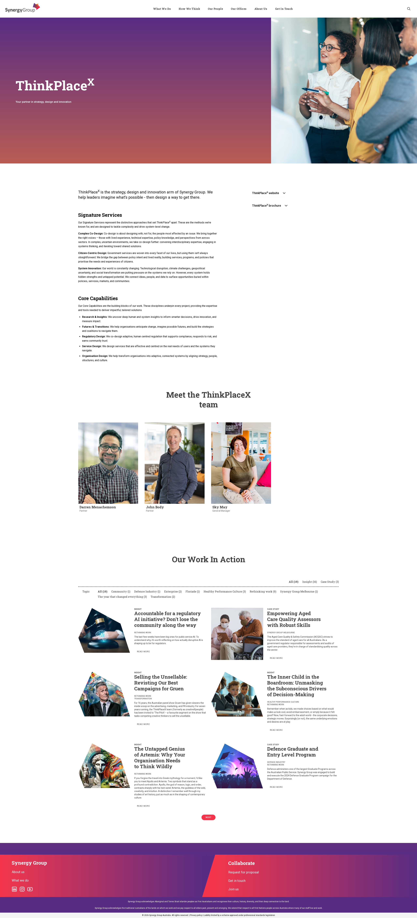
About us (18, 872)
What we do (20, 880)
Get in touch (236, 881)
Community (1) (120, 591)
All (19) (293, 581)
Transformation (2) (163, 596)
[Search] (409, 9)
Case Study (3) (330, 581)
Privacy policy (196, 915)
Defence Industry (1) (147, 591)
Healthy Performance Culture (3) (225, 591)
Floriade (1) (193, 591)
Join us (233, 889)
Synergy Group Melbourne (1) (299, 591)
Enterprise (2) (173, 591)
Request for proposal (243, 872)
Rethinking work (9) (263, 591)
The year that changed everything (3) (122, 596)
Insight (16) (309, 581)
